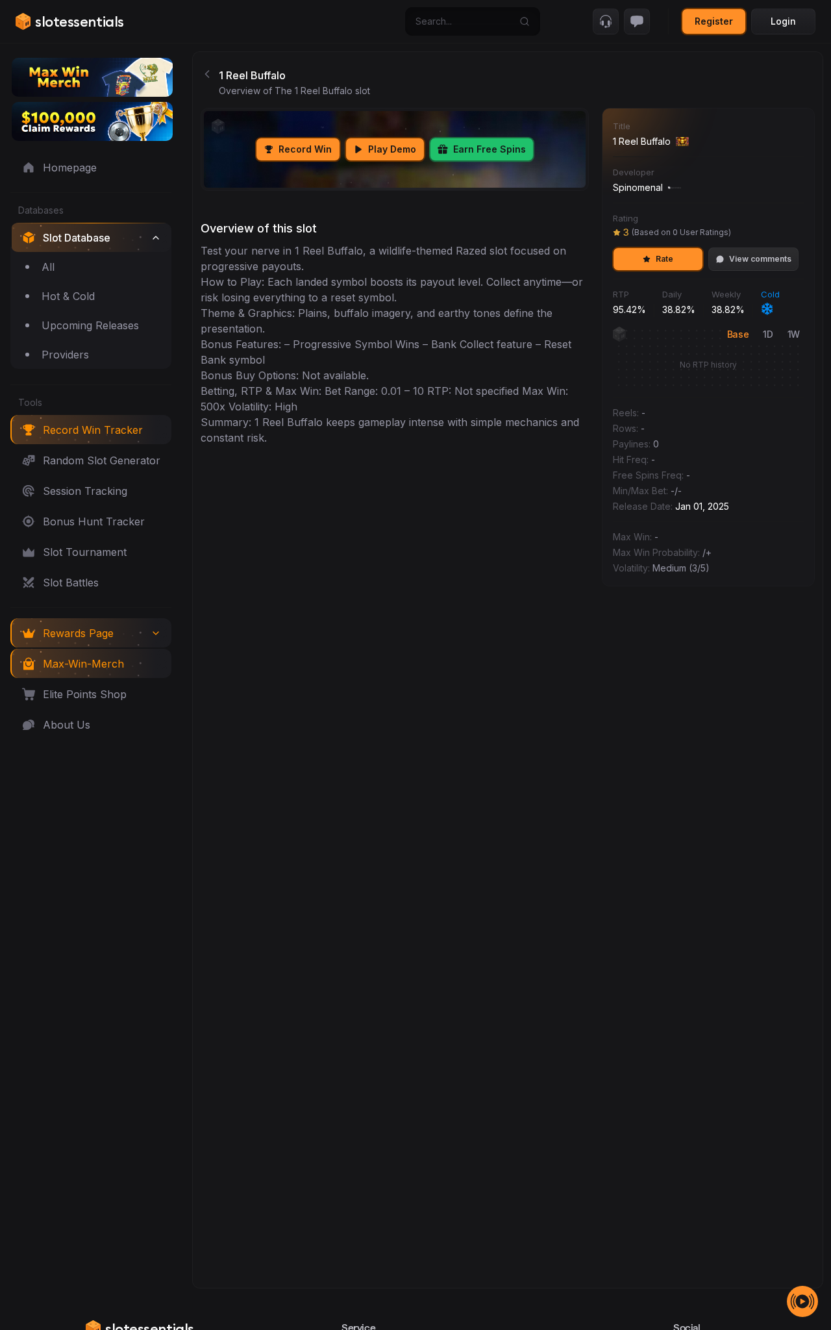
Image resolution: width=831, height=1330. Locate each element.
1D (768, 334)
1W (794, 334)
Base (738, 334)
